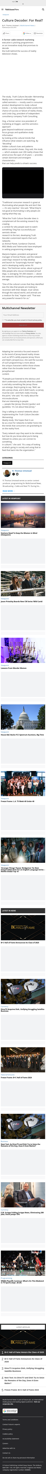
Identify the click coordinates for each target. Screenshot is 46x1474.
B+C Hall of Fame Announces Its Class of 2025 (23, 1360)
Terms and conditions (10, 1420)
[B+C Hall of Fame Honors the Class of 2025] (23, 1343)
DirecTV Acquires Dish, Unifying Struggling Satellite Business (24, 1369)
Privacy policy (7, 1429)
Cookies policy (8, 1434)
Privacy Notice (30, 333)
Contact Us (6, 1453)
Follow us (28, 33)
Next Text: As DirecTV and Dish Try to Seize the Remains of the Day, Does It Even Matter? (24, 1380)
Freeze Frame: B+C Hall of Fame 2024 (21, 1390)
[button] (2, 9)
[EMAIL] (18, 474)
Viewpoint (6, 15)
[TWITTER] (14, 474)
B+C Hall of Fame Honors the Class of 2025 (24, 1352)
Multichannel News (27, 25)
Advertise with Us (9, 1448)
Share (7, 33)
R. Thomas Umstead (11, 25)
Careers (5, 1443)
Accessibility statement (11, 1439)
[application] (23, 182)
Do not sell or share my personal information (19, 1458)
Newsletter (39, 33)
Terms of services (27, 331)
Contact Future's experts (11, 1424)
